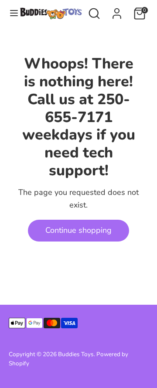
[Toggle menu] (10, 13)
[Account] (117, 11)
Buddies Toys (76, 354)
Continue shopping (78, 230)
